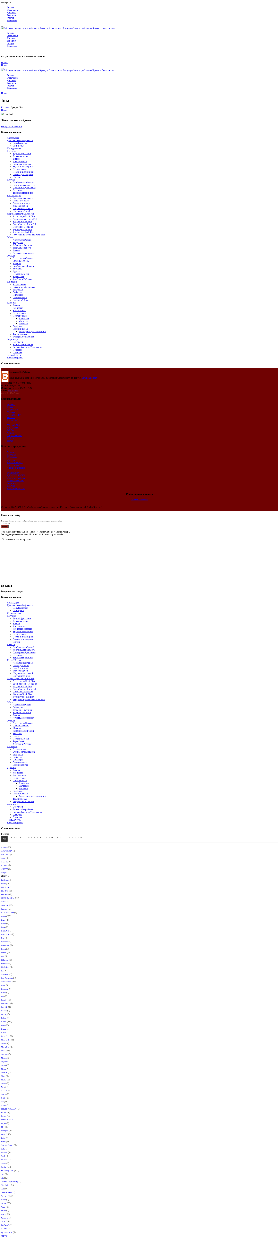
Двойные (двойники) (23, 182)
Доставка (11, 12)
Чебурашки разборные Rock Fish (29, 234)
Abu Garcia (12, 427)
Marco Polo (5, 1047)
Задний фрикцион (22, 153)
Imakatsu (4, 1000)
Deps (3, 927)
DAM (3, 920)
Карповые (18, 308)
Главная (5, 107)
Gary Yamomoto (14, 435)
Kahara (3, 1018)
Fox (2, 971)
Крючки (11, 179)
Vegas (3, 1207)
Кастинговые (19, 310)
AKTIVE (4, 869)
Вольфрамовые (20, 143)
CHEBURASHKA (8, 898)
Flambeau (4, 964)
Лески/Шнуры (14, 195)
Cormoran (4, 905)
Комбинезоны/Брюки (23, 266)
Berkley (10, 438)
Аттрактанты (19, 284)
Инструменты (14, 148)
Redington (4, 1131)
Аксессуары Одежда (23, 258)
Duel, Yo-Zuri (6, 935)
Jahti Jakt (4, 1007)
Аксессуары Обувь (22, 240)
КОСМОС (5, 1225)
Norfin (3, 1094)
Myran (3, 1083)
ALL (4, 839)
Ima (2, 996)
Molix (3, 1076)
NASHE (4, 1091)
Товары (10, 7)
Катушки (11, 151)
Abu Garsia (5, 855)
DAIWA (11, 430)
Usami (3, 1200)
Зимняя (16, 250)
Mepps (3, 1069)
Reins (3, 1134)
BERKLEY (5, 887)
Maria (3, 1051)
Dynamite (4, 942)
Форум (10, 18)
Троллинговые (20, 334)
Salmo (10, 441)
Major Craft (12, 409)
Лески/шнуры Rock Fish (24, 224)
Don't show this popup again (18, 539)
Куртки (16, 271)
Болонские (24, 318)
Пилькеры (18, 295)
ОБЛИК (4, 1229)
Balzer (3, 884)
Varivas (10, 433)
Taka (2, 1174)
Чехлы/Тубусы (14, 355)
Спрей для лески (21, 200)
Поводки (17, 350)
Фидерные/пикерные (23, 336)
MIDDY (4, 1073)
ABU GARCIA (6, 851)
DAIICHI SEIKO (7, 913)
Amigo (3, 873)
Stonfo (3, 1163)
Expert (3, 949)
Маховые (23, 323)
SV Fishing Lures (7, 1171)
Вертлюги (18, 342)
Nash (3, 1087)
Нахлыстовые (19, 169)
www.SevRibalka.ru (10, 393)
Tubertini (4, 1196)
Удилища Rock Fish (22, 229)
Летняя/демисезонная (23, 253)
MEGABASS (13, 425)
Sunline (3, 1167)
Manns (3, 1044)
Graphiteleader (13, 415)
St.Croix (11, 417)
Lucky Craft (12, 420)
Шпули (16, 177)
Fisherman (4, 960)
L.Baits (3, 1033)
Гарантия (11, 15)
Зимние (16, 159)
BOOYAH (5, 895)
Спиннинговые (20, 329)
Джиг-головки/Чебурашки (20, 140)
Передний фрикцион (23, 172)
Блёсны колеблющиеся (24, 287)
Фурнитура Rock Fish (23, 232)
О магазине (12, 10)
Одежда (11, 255)
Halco (3, 985)
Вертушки (18, 289)
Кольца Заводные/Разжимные (27, 347)
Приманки (12, 282)
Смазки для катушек (23, 174)
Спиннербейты (20, 300)
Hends (3, 993)
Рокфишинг (13, 472)
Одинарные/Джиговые (24, 187)
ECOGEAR (5, 945)
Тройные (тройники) (23, 193)
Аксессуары (13, 138)
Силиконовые (20, 297)
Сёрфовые (18, 326)
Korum (3, 1029)
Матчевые (24, 321)
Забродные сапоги (22, 247)
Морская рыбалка (15, 480)
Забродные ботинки (23, 245)
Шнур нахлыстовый (23, 208)
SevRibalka (13, 390)
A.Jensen (4, 847)
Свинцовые (18, 145)
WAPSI (4, 1214)
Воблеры (17, 292)
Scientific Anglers (7, 1145)
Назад (4, 110)
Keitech (3, 1022)
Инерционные (20, 161)
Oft (2, 1102)
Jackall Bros (5, 1004)
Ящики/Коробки (15, 357)
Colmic (3, 902)
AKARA (4, 865)
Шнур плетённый (21, 211)
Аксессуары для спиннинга (32, 331)
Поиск (5, 527)
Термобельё (18, 276)
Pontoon (4, 1113)
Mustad (3, 1080)
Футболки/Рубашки (22, 279)
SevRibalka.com (89, 378)
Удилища (11, 302)
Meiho (3, 1065)
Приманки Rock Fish (23, 227)
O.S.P (3, 1098)
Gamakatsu (5, 974)
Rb (2, 1127)
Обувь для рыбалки (16, 478)
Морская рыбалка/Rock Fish (20, 213)
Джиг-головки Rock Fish (25, 219)
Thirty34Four (5, 1185)
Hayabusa (4, 989)
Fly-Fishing (5, 967)
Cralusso (4, 909)
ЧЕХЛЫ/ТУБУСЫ (16, 488)
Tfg (2, 1178)
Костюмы (17, 268)
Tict (2, 1189)
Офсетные (18, 190)
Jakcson (4, 1011)
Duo (2, 938)
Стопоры (17, 352)
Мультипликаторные (23, 166)
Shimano (11, 404)
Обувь (10, 237)
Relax (3, 1138)
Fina (2, 956)
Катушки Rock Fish (22, 221)
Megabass (4, 1062)
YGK (3, 1222)
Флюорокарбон (20, 206)
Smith (3, 1156)
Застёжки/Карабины (23, 344)
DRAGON (5, 931)
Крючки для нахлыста (24, 185)
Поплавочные (20, 316)
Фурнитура (12, 339)
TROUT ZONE (6, 1192)
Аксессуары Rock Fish (24, 216)
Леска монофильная (23, 198)
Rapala (10, 407)
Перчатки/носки (21, 274)
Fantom (3, 953)
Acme (3, 858)
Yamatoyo (4, 1218)
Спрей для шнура (21, 203)
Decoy (3, 924)
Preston (3, 1116)
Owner (3, 1105)
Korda (3, 1025)
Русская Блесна (6, 1232)
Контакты (12, 20)
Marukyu (11, 412)
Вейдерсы (18, 242)
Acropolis (4, 862)
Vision (3, 1211)
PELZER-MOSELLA (8, 1109)
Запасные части (20, 156)
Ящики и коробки (16, 468)
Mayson (4, 1058)
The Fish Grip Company (9, 1182)
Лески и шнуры (15, 462)
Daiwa (3, 916)
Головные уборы (21, 261)
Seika (3, 1149)
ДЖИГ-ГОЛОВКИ (16, 475)
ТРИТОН (4, 1236)
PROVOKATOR (7, 1120)
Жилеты (17, 263)
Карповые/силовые (22, 164)
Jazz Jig (4, 1014)
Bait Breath (5, 880)
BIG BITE (4, 891)
